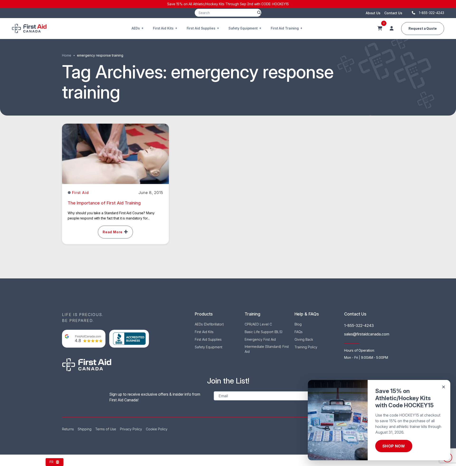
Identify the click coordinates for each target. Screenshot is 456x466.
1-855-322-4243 (359, 325)
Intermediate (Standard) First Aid (267, 349)
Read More (113, 232)
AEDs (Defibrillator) (209, 324)
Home (66, 55)
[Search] (259, 13)
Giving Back (303, 339)
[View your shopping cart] (379, 28)
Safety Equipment (243, 28)
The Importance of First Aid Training (104, 202)
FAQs (298, 332)
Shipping (84, 429)
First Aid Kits (163, 28)
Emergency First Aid (260, 339)
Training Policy (305, 347)
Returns (68, 429)
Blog (298, 324)
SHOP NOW (393, 446)
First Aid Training (285, 28)
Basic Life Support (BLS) (264, 332)
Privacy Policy (131, 429)
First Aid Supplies (201, 28)
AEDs (136, 28)
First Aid (80, 192)
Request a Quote (422, 28)
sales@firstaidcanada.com (366, 334)
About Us (373, 13)
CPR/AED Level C (258, 324)
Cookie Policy (156, 429)
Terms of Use (105, 429)
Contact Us (393, 13)
